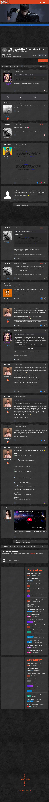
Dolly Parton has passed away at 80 (35, 588)
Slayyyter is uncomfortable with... (35, 583)
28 (26, 66)
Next (34, 66)
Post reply (43, 61)
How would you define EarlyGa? (34, 650)
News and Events (35, 596)
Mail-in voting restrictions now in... (35, 704)
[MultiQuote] (15, 91)
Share (34, 55)
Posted (18, 71)
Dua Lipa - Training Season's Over (35, 619)
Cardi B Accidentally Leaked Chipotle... (36, 599)
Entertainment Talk (37, 611)
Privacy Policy (21, 790)
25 (19, 66)
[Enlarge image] (22, 455)
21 (10, 66)
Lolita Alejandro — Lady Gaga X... (35, 629)
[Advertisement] (24, 36)
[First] (3, 66)
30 (31, 66)
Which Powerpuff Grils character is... (36, 609)
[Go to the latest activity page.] (40, 2)
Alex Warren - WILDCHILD (33, 640)
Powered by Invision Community (24, 791)
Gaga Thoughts (37, 580)
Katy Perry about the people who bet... (36, 624)
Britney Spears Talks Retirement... (35, 573)
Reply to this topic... (14, 560)
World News (35, 647)
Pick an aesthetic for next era (34, 614)
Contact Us (28, 790)
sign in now (32, 553)
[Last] (37, 66)
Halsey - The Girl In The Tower (34, 635)
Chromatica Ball (17, 56)
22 (12, 66)
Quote (18, 90)
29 (28, 66)
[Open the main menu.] (47, 2)
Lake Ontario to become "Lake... (35, 645)
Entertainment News (36, 575)
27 (24, 66)
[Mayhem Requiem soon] (24, 14)
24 (17, 66)
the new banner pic (31, 604)
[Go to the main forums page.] (43, 2)
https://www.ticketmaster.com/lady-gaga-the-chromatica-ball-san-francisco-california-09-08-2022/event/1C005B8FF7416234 (29, 290)
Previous (6, 66)
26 (21, 66)
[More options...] (45, 71)
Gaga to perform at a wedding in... (35, 594)
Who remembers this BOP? (33, 578)
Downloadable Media (36, 632)
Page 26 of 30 (43, 66)
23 (14, 66)
